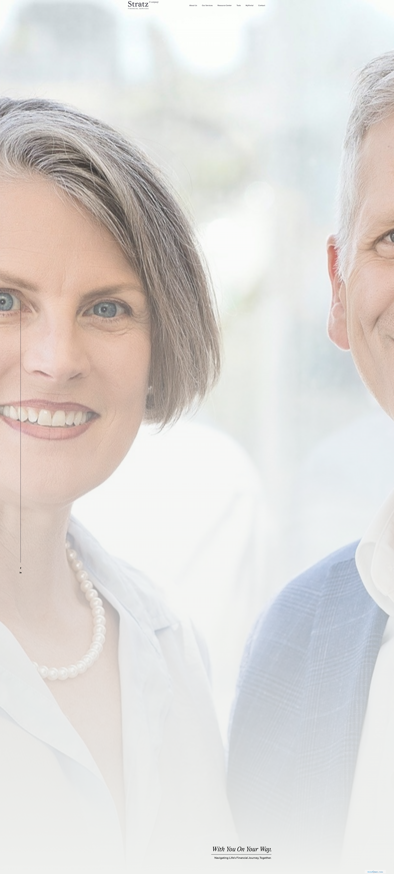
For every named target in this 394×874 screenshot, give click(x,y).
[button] (193, 5)
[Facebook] (20, 568)
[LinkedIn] (20, 572)
